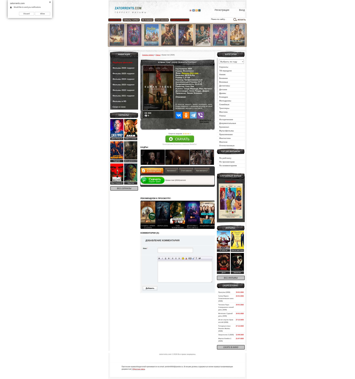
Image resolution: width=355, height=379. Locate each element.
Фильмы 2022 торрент (124, 90)
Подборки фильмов (122, 62)
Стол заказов (186, 171)
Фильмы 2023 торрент (124, 84)
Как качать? (171, 171)
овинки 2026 (115, 20)
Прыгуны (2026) (224, 292)
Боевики (223, 78)
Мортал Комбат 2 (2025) (224, 340)
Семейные (224, 104)
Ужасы (222, 116)
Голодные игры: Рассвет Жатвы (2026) (224, 328)
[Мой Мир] (199, 10)
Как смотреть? (202, 171)
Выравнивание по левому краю (172, 258)
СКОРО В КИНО (230, 347)
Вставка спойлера (199, 258)
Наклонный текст (162, 258)
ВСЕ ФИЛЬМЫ (231, 278)
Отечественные (226, 145)
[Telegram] (193, 115)
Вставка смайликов (183, 258)
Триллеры (224, 108)
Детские (223, 89)
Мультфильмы (226, 131)
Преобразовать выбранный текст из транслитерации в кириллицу (196, 258)
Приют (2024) (230, 181)
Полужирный (159, 258)
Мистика (223, 112)
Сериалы (223, 67)
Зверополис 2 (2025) (226, 335)
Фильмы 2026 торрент (124, 68)
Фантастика (225, 138)
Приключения (226, 134)
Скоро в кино (119, 107)
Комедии (223, 97)
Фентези (223, 142)
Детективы (224, 86)
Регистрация (222, 10)
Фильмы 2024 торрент (124, 79)
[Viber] (200, 115)
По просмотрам (226, 162)
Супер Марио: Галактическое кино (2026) (226, 298)
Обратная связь (138, 369)
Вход (242, 10)
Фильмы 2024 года (190, 73)
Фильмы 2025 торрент (124, 73)
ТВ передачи (225, 71)
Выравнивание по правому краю (179, 258)
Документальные (227, 123)
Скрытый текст (190, 258)
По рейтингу (225, 158)
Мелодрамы (225, 101)
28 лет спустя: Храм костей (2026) (225, 321)
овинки (147, 20)
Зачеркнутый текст (168, 258)
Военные (223, 82)
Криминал (224, 127)
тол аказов (161, 20)
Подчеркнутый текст (165, 258)
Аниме (222, 74)
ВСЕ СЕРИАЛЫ (124, 188)
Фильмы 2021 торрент (124, 96)
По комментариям (228, 165)
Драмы (222, 93)
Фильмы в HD (119, 101)
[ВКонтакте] (193, 10)
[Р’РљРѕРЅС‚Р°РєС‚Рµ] (179, 115)
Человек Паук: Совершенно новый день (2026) (226, 307)
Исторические (226, 119)
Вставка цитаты (193, 258)
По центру (176, 258)
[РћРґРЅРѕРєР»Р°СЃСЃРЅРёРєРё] (186, 115)
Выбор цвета (186, 258)
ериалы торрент (131, 20)
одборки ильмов (180, 20)
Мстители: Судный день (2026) (225, 315)
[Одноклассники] (196, 10)
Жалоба (152, 171)
